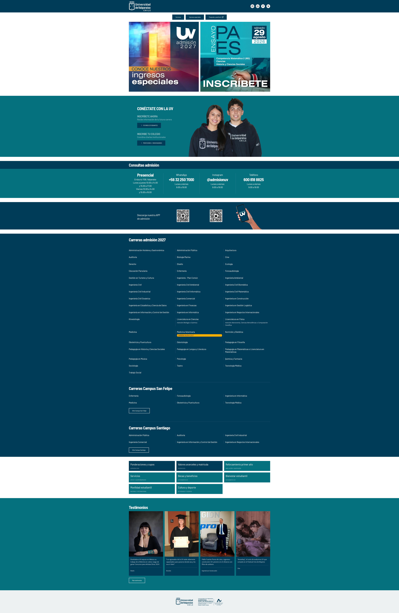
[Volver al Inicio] (140, 6)
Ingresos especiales (195, 17)
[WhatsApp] (258, 6)
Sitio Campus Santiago (139, 450)
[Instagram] (252, 6)
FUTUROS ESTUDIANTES (150, 125)
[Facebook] (263, 6)
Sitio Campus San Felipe (139, 411)
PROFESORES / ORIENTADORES (152, 143)
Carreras (178, 17)
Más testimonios (137, 580)
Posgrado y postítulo (215, 17)
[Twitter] (268, 6)
